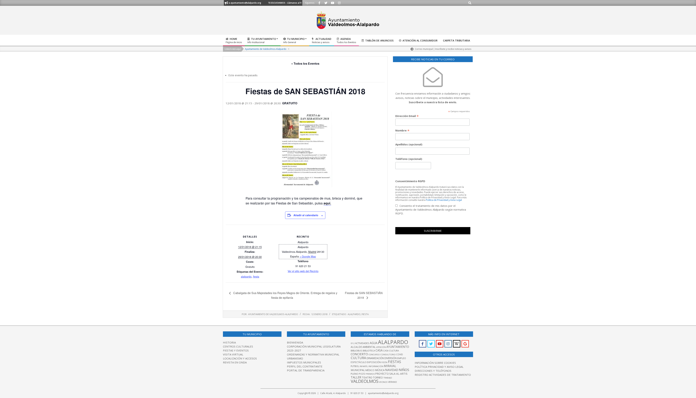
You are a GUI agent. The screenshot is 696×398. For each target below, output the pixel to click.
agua (373, 343)
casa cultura (391, 350)
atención (381, 347)
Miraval (390, 366)
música (380, 370)
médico (369, 370)
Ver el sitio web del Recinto (303, 271)
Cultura (358, 358)
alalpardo (246, 276)
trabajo (387, 377)
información (375, 366)
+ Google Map (308, 256)
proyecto (382, 373)
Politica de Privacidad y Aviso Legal (444, 200)
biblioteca (369, 350)
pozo (362, 373)
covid (399, 354)
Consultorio (388, 354)
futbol (355, 366)
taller (356, 377)
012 (353, 343)
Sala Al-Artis (398, 373)
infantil (364, 366)
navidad (391, 370)
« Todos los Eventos (305, 63)
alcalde (356, 347)
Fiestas (394, 361)
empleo (401, 358)
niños (404, 369)
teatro (367, 377)
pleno (354, 373)
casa (379, 350)
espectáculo (358, 362)
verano (392, 382)
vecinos (383, 382)
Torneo (378, 377)
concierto (359, 354)
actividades (362, 343)
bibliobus (356, 350)
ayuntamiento (397, 347)
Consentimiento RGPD (410, 181)
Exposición (374, 362)
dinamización (375, 358)
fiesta (256, 276)
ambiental (369, 347)
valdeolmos (364, 381)
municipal (358, 370)
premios (370, 373)
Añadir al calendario (305, 215)
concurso (374, 354)
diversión (390, 358)
